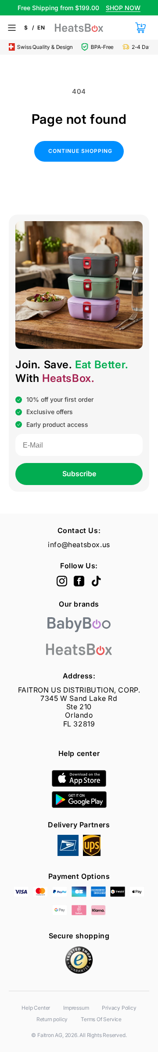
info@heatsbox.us (79, 544)
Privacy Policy (119, 1007)
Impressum (76, 1007)
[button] (140, 27)
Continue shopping (80, 151)
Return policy (52, 1019)
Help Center (36, 1007)
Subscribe (79, 473)
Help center (79, 753)
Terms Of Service (101, 1019)
